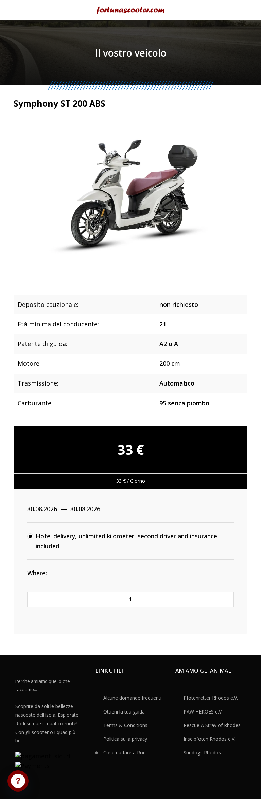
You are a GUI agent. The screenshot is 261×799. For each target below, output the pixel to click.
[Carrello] (244, 10)
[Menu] (16, 10)
